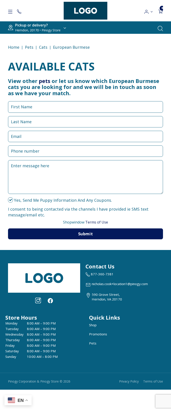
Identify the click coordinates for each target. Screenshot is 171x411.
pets (44, 81)
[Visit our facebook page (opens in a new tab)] (50, 300)
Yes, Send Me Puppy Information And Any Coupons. (62, 200)
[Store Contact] (19, 10)
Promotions (98, 334)
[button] (149, 10)
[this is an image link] (44, 277)
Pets (29, 47)
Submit (85, 233)
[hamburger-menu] (10, 10)
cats (43, 47)
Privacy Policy (129, 381)
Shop (93, 325)
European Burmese (71, 47)
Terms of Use (85, 222)
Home (13, 47)
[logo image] (85, 10)
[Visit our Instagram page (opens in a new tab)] (38, 300)
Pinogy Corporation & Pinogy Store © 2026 (39, 381)
